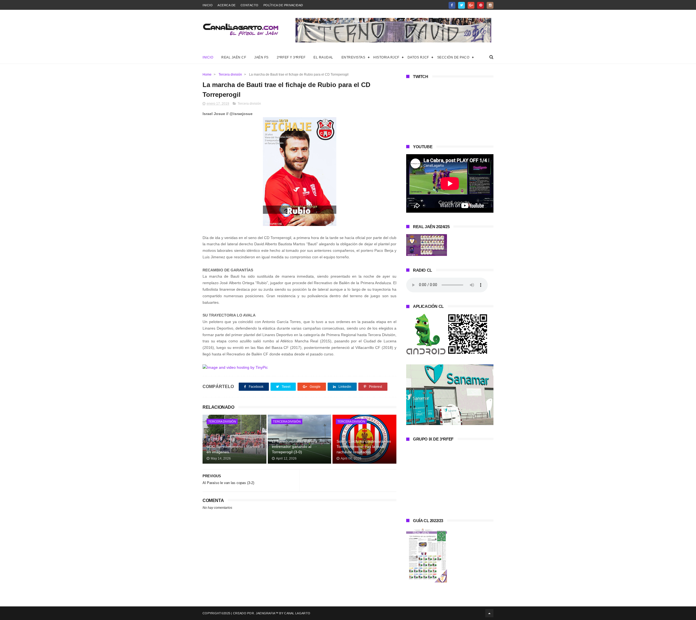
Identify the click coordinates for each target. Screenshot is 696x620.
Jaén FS (261, 57)
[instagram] (490, 5)
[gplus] (471, 5)
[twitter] (461, 5)
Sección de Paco (453, 57)
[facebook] (452, 5)
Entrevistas (353, 57)
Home (207, 74)
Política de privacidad (283, 5)
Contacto (250, 5)
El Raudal (323, 57)
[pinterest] (480, 5)
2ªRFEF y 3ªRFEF (291, 57)
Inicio (208, 5)
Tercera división (230, 74)
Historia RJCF (386, 57)
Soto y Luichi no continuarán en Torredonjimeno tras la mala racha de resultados (364, 446)
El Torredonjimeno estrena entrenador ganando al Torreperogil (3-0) (294, 446)
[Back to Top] (489, 613)
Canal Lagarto (297, 613)
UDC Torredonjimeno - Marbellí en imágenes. (233, 449)
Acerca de (226, 5)
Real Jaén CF (233, 57)
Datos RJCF (418, 57)
